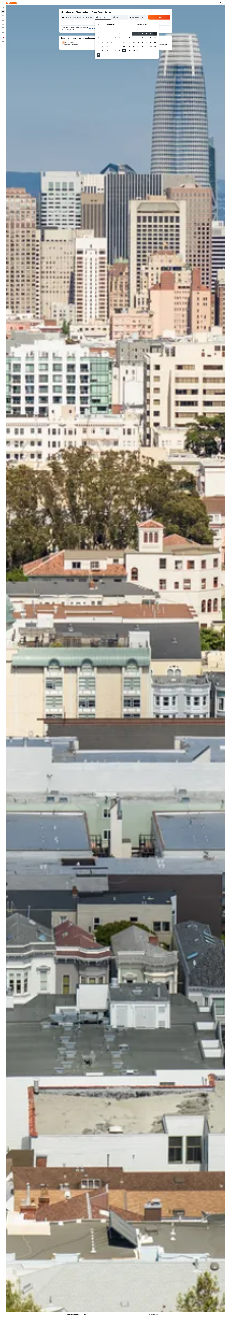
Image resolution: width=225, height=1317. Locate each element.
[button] (3, 3)
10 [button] (98, 42)
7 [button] (115, 38)
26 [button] (107, 50)
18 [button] (102, 46)
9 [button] (123, 38)
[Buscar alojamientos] (3, 12)
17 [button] (98, 46)
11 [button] (102, 42)
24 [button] (98, 50)
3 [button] (98, 38)
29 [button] (119, 50)
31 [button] (98, 55)
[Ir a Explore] (3, 20)
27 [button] (111, 50)
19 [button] (107, 46)
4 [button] (102, 38)
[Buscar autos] (3, 15)
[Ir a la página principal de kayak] (11, 3)
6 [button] (111, 38)
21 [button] (115, 46)
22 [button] (119, 46)
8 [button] (119, 38)
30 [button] (124, 50)
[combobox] (79, 17)
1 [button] (119, 34)
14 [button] (115, 42)
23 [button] (124, 46)
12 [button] (107, 42)
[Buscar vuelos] (3, 8)
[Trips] (3, 33)
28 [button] (115, 50)
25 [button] (103, 50)
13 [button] (111, 42)
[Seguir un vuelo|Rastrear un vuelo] (3, 24)
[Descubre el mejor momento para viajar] (3, 28)
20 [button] (111, 46)
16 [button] (124, 42)
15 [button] (119, 42)
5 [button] (150, 34)
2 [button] (123, 34)
